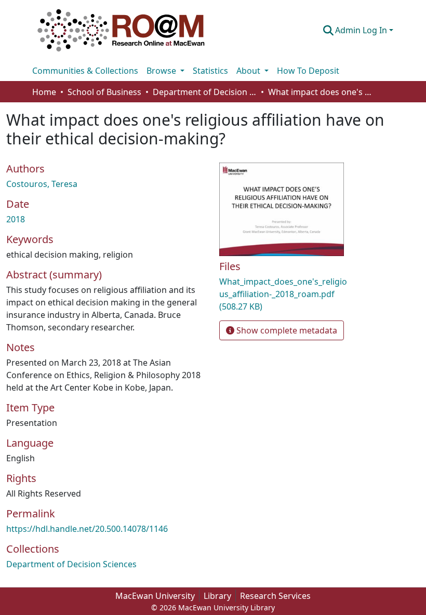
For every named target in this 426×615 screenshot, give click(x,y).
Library (217, 595)
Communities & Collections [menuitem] (85, 70)
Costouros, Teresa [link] (41, 184)
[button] (121, 30)
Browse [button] (162, 70)
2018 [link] (15, 219)
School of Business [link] (104, 92)
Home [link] (44, 92)
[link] (284, 294)
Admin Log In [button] (362, 30)
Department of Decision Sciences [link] (205, 92)
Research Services (275, 595)
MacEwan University (155, 595)
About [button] (249, 70)
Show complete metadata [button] (285, 330)
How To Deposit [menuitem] (308, 70)
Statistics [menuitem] (210, 70)
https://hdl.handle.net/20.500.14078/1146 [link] (87, 528)
